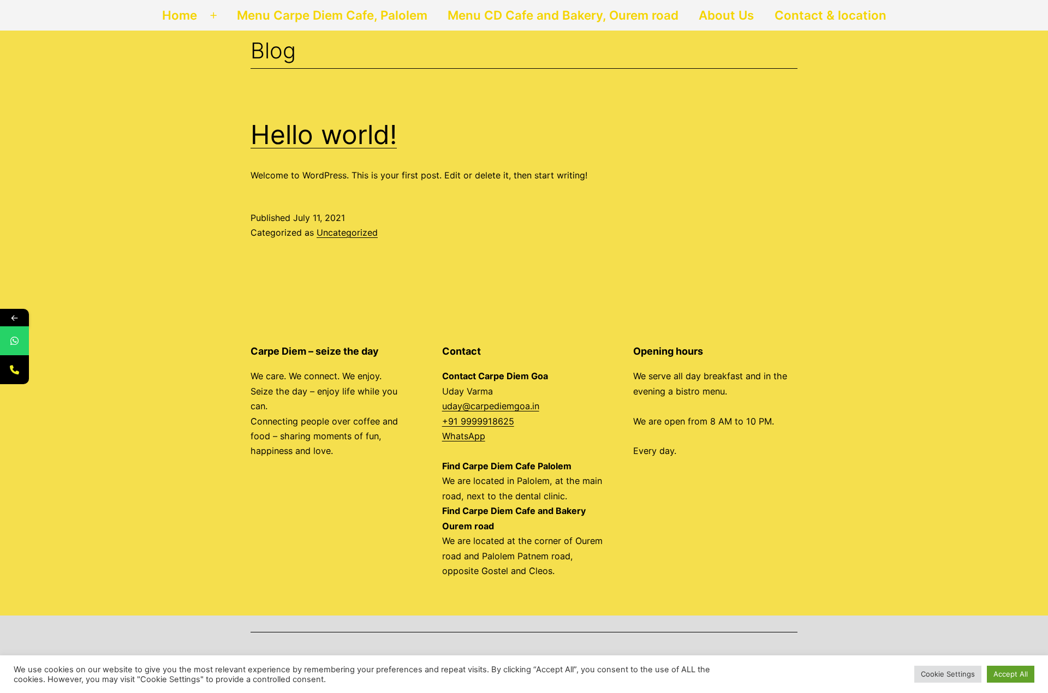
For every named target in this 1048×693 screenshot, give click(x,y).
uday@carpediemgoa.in (490, 406)
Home (179, 15)
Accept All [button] (1010, 674)
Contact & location (830, 15)
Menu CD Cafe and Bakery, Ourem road (563, 15)
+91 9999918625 (478, 421)
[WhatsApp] (14, 340)
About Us (726, 15)
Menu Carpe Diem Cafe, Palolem (332, 15)
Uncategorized (347, 232)
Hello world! (324, 134)
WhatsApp (463, 436)
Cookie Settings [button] (948, 674)
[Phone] (14, 369)
